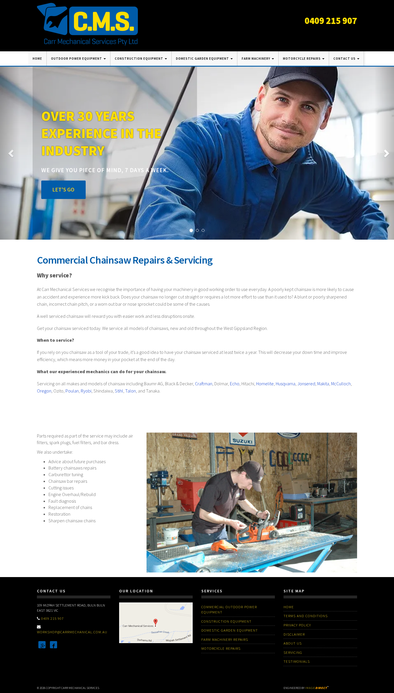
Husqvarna (285, 383)
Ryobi (86, 391)
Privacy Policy (297, 625)
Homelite (265, 383)
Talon (130, 391)
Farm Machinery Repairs (224, 639)
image (316, 688)
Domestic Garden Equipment (203, 59)
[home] (87, 24)
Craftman (203, 383)
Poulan (72, 391)
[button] (10, 153)
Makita (323, 383)
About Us (293, 643)
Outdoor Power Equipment (77, 59)
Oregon (44, 391)
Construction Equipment (139, 59)
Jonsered (306, 383)
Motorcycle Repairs (302, 59)
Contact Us (345, 59)
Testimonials (297, 661)
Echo (234, 383)
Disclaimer (294, 634)
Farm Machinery (256, 59)
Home (37, 59)
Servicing (293, 652)
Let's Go (63, 189)
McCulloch (341, 383)
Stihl (119, 391)
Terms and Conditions (306, 615)
